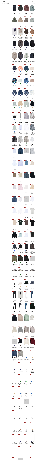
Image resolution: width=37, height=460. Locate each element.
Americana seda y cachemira (14, 73)
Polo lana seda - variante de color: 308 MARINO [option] (31, 441)
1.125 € (14, 38)
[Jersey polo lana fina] (14, 341)
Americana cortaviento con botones (20, 37)
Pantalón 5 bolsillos (14, 383)
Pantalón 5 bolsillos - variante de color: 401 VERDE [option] (20, 381)
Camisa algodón (20, 133)
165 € (32, 217)
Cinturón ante (32, 264)
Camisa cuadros (20, 145)
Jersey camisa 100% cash (14, 324)
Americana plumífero (32, 61)
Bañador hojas (20, 73)
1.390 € (14, 26)
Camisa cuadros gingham (14, 157)
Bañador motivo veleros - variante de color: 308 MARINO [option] (26, 95)
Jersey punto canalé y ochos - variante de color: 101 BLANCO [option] (26, 345)
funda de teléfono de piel (14, 288)
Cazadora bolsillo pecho (14, 252)
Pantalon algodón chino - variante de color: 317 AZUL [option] (31, 381)
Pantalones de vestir (14, 431)
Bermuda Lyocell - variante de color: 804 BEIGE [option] (21, 107)
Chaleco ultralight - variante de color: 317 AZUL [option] (25, 250)
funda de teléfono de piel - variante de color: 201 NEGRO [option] (14, 286)
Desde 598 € (20, 253)
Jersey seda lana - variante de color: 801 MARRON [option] (14, 357)
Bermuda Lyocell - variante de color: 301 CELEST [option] (19, 107)
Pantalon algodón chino (32, 383)
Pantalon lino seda (32, 407)
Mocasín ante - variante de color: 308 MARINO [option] (14, 369)
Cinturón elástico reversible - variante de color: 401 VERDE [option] (20, 274)
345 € (20, 289)
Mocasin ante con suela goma (20, 371)
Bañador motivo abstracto (14, 85)
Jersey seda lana (14, 359)
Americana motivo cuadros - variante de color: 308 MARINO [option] (20, 59)
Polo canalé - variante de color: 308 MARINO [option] (20, 441)
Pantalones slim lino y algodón (20, 431)
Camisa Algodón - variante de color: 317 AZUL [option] (14, 131)
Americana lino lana (14, 61)
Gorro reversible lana (26, 288)
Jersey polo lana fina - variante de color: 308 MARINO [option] (14, 345)
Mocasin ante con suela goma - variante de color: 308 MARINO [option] (20, 369)
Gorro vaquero (32, 288)
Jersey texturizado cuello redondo (32, 359)
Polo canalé (20, 443)
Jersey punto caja (20, 347)
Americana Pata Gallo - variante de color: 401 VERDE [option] (26, 59)
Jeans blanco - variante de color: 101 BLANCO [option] (26, 298)
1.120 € (32, 62)
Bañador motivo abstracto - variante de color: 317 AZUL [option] (14, 83)
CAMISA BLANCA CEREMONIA (26, 133)
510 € (26, 360)
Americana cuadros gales (26, 37)
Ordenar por (13, 3)
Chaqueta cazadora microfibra (14, 264)
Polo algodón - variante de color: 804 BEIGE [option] (32, 429)
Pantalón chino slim (26, 395)
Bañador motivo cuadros (20, 85)
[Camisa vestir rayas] (26, 199)
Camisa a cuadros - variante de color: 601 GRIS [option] (26, 119)
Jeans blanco (26, 300)
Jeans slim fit (20, 312)
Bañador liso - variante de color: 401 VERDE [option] (26, 71)
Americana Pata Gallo (26, 61)
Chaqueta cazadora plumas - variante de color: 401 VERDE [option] (20, 262)
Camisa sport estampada (32, 193)
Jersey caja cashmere (32, 312)
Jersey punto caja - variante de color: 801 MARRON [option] (20, 345)
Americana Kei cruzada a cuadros (14, 49)
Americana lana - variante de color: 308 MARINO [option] (26, 47)
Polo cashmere (26, 443)
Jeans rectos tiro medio (14, 312)
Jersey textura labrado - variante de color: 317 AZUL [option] (26, 357)
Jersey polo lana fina (14, 347)
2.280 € (32, 253)
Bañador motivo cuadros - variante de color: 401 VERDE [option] (20, 83)
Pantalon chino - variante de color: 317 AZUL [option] (20, 393)
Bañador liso (26, 73)
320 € (26, 134)
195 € (20, 74)
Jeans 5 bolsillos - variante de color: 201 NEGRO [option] (20, 298)
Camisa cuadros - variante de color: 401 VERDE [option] (26, 143)
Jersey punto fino (32, 347)
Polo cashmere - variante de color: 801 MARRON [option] (26, 441)
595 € (32, 420)
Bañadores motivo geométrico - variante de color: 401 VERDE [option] (14, 107)
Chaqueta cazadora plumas (20, 264)
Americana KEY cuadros (20, 49)
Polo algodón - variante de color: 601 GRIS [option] (26, 429)
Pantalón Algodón (26, 383)
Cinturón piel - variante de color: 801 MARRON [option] (26, 274)
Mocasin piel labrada (32, 371)
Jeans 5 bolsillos (20, 300)
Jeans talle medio (26, 312)
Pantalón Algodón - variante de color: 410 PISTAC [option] (26, 381)
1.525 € (20, 26)
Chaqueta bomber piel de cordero (32, 252)
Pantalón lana (14, 407)
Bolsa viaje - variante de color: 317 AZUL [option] (14, 119)
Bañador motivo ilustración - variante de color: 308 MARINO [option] (14, 95)
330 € (26, 396)
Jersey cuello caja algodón (26, 324)
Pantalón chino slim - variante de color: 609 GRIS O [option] (26, 393)
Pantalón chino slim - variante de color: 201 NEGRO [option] (25, 393)
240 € (20, 217)
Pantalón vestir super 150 (32, 419)
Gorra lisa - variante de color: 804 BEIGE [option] (20, 286)
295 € (14, 348)
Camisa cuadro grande (14, 145)
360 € (20, 301)
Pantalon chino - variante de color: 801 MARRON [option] (21, 393)
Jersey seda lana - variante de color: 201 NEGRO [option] (12, 357)
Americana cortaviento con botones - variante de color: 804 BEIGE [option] (20, 35)
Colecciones (5, 3)
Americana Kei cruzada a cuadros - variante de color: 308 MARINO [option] (14, 47)
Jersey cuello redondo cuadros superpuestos (32, 324)
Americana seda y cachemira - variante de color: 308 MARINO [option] (14, 71)
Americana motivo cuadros (20, 61)
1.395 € (14, 62)
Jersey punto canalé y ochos (26, 347)
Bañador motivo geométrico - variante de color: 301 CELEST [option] (26, 83)
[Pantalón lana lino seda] (26, 401)
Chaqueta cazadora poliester (26, 264)
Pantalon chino (14, 395)
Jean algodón (14, 300)
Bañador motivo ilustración (14, 97)
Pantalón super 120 (20, 419)
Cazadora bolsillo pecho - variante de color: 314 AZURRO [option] (14, 250)
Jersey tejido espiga (20, 359)
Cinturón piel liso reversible (32, 276)
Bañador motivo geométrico (26, 85)
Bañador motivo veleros (26, 97)
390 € (20, 432)
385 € (26, 384)
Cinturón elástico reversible (20, 276)
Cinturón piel (26, 276)
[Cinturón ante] (32, 258)
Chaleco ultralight (26, 252)
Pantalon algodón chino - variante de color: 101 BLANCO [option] (30, 381)
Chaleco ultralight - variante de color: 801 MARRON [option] (26, 250)
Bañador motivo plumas (20, 97)
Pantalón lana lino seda (26, 407)
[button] (30, 1)
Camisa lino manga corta (20, 181)
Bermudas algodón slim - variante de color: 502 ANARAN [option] (26, 107)
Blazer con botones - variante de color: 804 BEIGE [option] (32, 107)
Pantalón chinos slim (32, 395)
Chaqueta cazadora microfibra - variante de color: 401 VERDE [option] (14, 262)
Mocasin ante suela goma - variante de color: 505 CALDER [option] (26, 369)
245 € (26, 277)
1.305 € (32, 50)
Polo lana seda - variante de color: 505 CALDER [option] (33, 441)
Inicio (2, 3)
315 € (20, 110)
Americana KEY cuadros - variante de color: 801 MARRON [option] (20, 47)
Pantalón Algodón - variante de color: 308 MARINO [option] (25, 381)
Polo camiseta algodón (14, 443)
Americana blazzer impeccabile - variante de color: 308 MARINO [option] (14, 35)
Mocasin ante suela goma (26, 371)
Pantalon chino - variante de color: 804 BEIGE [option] (14, 393)
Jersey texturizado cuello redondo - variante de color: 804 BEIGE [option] (32, 357)
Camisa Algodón (14, 133)
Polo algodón (26, 431)
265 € (32, 289)
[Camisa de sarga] (26, 150)
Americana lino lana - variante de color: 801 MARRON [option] (14, 59)
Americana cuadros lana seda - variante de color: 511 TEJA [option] (32, 35)
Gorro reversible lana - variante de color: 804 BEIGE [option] (26, 286)
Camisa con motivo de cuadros (32, 133)
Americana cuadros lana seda (32, 37)
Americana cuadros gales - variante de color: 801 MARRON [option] (26, 35)
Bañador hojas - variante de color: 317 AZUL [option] (20, 71)
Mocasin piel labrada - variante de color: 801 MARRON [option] (32, 369)
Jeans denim (32, 300)
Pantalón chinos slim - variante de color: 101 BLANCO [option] (30, 393)
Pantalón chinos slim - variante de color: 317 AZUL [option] (31, 393)
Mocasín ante (14, 371)
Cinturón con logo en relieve (14, 276)
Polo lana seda (32, 443)
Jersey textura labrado (26, 359)
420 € (14, 372)
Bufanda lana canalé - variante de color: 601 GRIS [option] (20, 119)
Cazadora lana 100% (20, 252)
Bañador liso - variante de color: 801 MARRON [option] (32, 71)
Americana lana (26, 49)
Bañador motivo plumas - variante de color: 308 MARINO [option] (20, 95)
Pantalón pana (14, 419)
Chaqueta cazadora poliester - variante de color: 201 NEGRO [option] (26, 262)
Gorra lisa (20, 288)
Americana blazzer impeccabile (15, 37)
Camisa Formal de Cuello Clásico (15, 169)
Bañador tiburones (32, 97)
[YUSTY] (4, 1)
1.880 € (20, 50)
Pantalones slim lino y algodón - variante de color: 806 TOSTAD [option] (20, 429)
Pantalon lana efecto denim (20, 407)
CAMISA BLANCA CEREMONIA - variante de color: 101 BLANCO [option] (26, 131)
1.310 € (14, 50)
